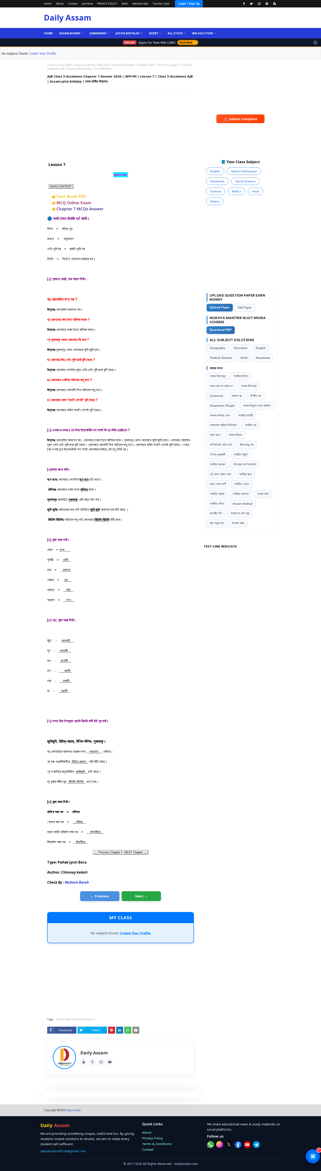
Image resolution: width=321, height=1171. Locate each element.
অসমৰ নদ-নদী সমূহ (240, 513)
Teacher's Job (161, 3)
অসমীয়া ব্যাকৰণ (217, 464)
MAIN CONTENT (61, 186)
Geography (217, 348)
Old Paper (245, 307)
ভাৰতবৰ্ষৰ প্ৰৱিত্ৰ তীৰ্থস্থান (223, 425)
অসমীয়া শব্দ (250, 425)
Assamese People (222, 405)
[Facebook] (92, 1062)
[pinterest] (266, 4)
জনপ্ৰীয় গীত (216, 513)
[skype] (274, 4)
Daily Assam (67, 17)
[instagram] (259, 4)
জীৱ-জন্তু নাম (247, 444)
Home (48, 3)
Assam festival (242, 503)
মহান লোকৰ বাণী (218, 484)
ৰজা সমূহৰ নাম (217, 523)
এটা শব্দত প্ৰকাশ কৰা (220, 474)
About (60, 3)
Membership (140, 3)
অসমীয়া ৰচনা (245, 474)
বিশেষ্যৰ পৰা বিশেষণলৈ (245, 464)
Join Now (87, 3)
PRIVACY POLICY (107, 3)
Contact (73, 3)
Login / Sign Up (189, 3)
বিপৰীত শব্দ (255, 395)
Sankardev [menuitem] (98, 33)
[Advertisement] (120, 124)
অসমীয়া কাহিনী (245, 415)
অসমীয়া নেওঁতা (241, 484)
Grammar (216, 395)
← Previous (100, 896)
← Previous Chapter (107, 852)
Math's (236, 191)
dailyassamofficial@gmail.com (63, 1151)
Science (215, 191)
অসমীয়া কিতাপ (241, 376)
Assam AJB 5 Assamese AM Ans (76, 65)
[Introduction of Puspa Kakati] (64, 1057)
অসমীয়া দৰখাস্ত (241, 494)
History (215, 201)
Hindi (255, 191)
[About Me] (83, 1062)
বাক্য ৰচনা (215, 435)
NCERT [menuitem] (153, 33)
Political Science (221, 357)
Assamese (217, 181)
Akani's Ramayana (244, 171)
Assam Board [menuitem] (69, 33)
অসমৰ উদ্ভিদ (235, 435)
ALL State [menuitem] (175, 33)
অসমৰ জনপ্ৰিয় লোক (220, 415)
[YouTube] (110, 1062)
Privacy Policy (152, 1138)
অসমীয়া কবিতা (217, 503)
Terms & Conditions (157, 1144)
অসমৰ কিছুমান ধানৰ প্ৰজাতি (257, 405)
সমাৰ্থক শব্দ (236, 395)
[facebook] (244, 4)
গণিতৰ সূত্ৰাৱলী (217, 454)
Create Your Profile (42, 53)
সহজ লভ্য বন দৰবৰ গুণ (221, 386)
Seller (124, 3)
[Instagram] (101, 1062)
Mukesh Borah (77, 882)
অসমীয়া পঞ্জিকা (217, 494)
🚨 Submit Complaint (240, 119)
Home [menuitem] (48, 33)
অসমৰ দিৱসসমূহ (217, 376)
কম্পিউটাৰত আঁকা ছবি (221, 444)
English (215, 171)
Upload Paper (220, 307)
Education (240, 348)
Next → (141, 896)
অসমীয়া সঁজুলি (240, 454)
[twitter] (251, 4)
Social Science (245, 181)
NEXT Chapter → (135, 852)
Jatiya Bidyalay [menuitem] (128, 33)
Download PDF (221, 330)
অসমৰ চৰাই (263, 494)
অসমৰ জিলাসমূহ (249, 386)
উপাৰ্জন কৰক (238, 523)
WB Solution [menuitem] (202, 33)
